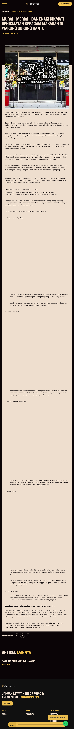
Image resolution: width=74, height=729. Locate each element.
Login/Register (65, 4)
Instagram (54, 714)
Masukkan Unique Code (58, 717)
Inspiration (5, 11)
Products (30, 714)
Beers (4, 714)
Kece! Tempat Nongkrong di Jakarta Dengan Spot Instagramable (32, 661)
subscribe (7, 703)
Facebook (53, 721)
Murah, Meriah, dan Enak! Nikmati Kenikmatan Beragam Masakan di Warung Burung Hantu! (33, 24)
